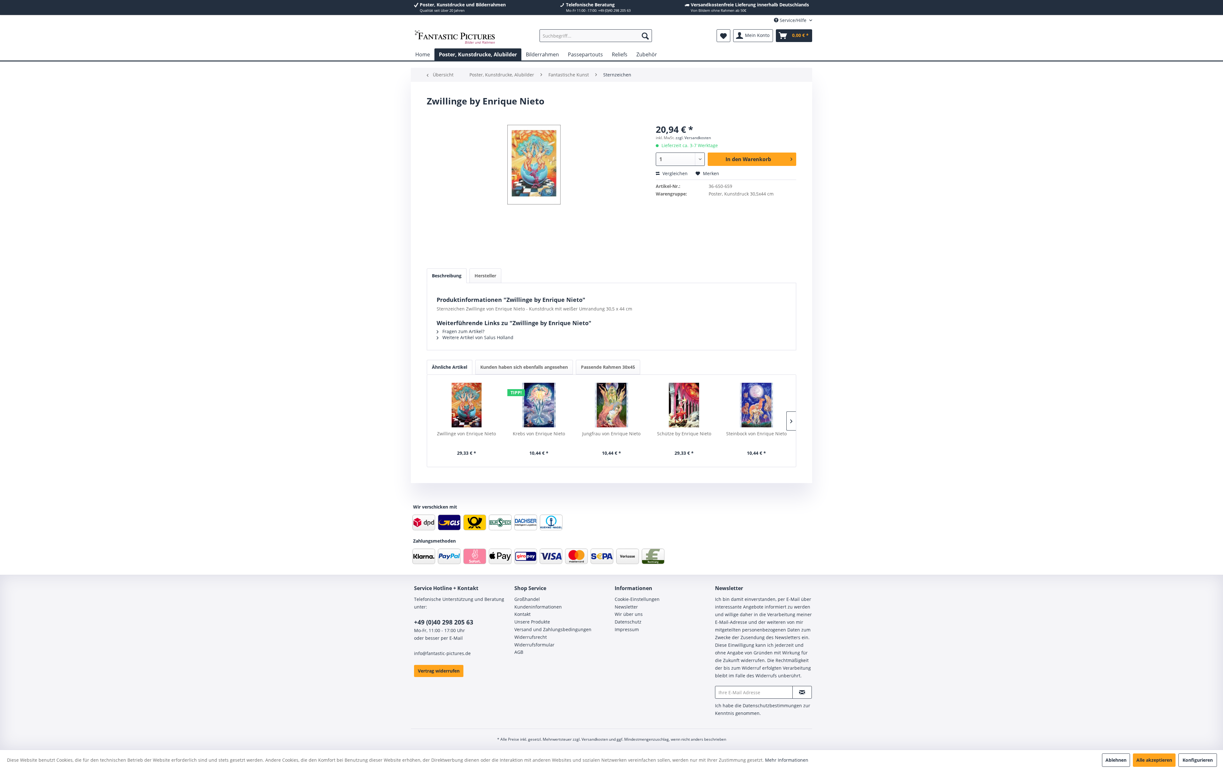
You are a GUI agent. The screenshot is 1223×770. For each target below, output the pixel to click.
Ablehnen (1115, 760)
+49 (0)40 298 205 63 (443, 622)
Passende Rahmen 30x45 (608, 367)
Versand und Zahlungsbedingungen (552, 629)
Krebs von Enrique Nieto (539, 434)
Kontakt (522, 614)
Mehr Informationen (786, 760)
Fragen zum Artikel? (462, 331)
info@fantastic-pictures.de (442, 653)
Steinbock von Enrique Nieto (756, 434)
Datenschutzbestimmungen (772, 705)
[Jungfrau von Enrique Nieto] (611, 405)
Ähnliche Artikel (449, 367)
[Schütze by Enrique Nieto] (684, 405)
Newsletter (626, 607)
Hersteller (485, 276)
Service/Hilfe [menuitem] (793, 20)
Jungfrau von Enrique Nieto (611, 434)
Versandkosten (595, 739)
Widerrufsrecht (530, 637)
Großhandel (527, 599)
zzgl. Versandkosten (693, 137)
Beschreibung (446, 276)
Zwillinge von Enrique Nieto (466, 434)
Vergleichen (674, 173)
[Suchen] (645, 35)
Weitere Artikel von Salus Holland (477, 337)
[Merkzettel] (723, 35)
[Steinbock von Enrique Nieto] (756, 405)
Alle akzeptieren (1154, 760)
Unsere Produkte (532, 622)
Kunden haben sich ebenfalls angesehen (524, 367)
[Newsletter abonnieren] (802, 692)
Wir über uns (629, 614)
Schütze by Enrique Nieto (684, 434)
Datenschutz (628, 622)
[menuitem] (596, 35)
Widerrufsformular (534, 645)
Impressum (627, 629)
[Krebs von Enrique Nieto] (539, 405)
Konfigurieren (1198, 760)
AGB (518, 652)
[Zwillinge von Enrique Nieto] (466, 405)
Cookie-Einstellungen (637, 599)
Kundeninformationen (538, 607)
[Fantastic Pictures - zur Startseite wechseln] (455, 37)
